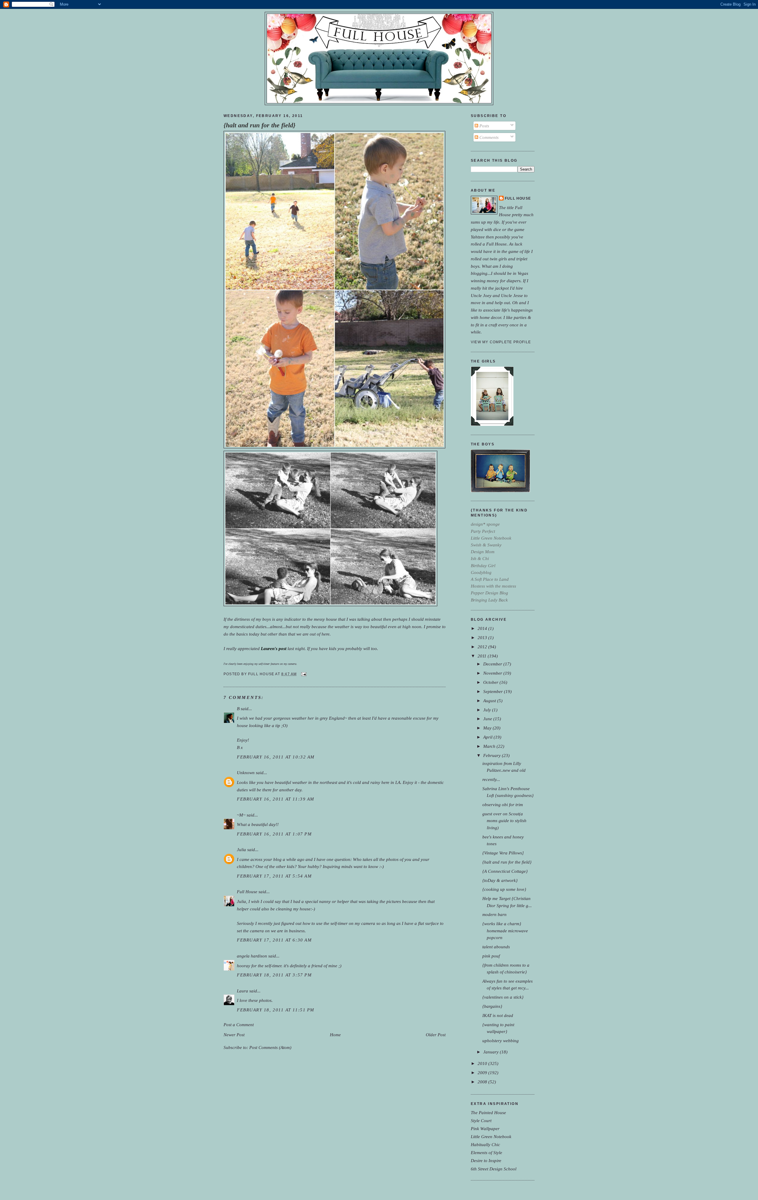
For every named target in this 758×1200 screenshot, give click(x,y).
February (492, 755)
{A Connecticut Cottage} (505, 871)
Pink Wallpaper (485, 1128)
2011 (483, 655)
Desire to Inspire (486, 1160)
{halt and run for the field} (260, 125)
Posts (483, 125)
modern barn (494, 914)
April (488, 736)
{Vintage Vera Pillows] (503, 852)
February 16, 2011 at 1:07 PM (274, 833)
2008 (483, 1081)
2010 (483, 1063)
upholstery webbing (500, 1040)
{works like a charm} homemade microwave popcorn (505, 930)
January (491, 1051)
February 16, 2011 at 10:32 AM (276, 756)
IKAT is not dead (497, 1015)
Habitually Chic (485, 1144)
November (493, 673)
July (487, 709)
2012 (483, 646)
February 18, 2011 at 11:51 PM (275, 1009)
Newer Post (234, 1034)
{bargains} (492, 1006)
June (488, 718)
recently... (491, 779)
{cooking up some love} (504, 889)
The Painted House (488, 1112)
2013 (483, 637)
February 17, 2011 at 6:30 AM (274, 939)
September (493, 691)
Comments (488, 137)
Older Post (436, 1034)
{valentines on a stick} (502, 997)
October (491, 682)
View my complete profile (501, 342)
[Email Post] (303, 674)
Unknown (246, 772)
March (490, 746)
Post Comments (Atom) (270, 1047)
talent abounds (496, 946)
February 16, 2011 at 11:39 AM (275, 798)
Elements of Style (486, 1152)
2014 (483, 628)
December (493, 663)
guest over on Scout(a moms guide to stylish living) (504, 820)
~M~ (241, 814)
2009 (483, 1072)
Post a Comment (239, 1024)
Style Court (481, 1120)
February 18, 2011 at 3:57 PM (274, 974)
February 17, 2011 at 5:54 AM (274, 875)
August (490, 700)
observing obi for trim (502, 804)
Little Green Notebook (491, 1136)
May (488, 727)
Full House (247, 891)
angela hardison (252, 955)
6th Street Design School (493, 1168)
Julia (241, 849)
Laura (242, 990)
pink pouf (491, 955)
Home (335, 1034)
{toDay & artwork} (500, 880)
